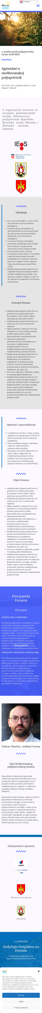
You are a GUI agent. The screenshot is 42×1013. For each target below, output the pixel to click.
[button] (39, 971)
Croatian (26, 2)
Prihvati (21, 995)
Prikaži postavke (21, 1008)
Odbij (21, 1001)
